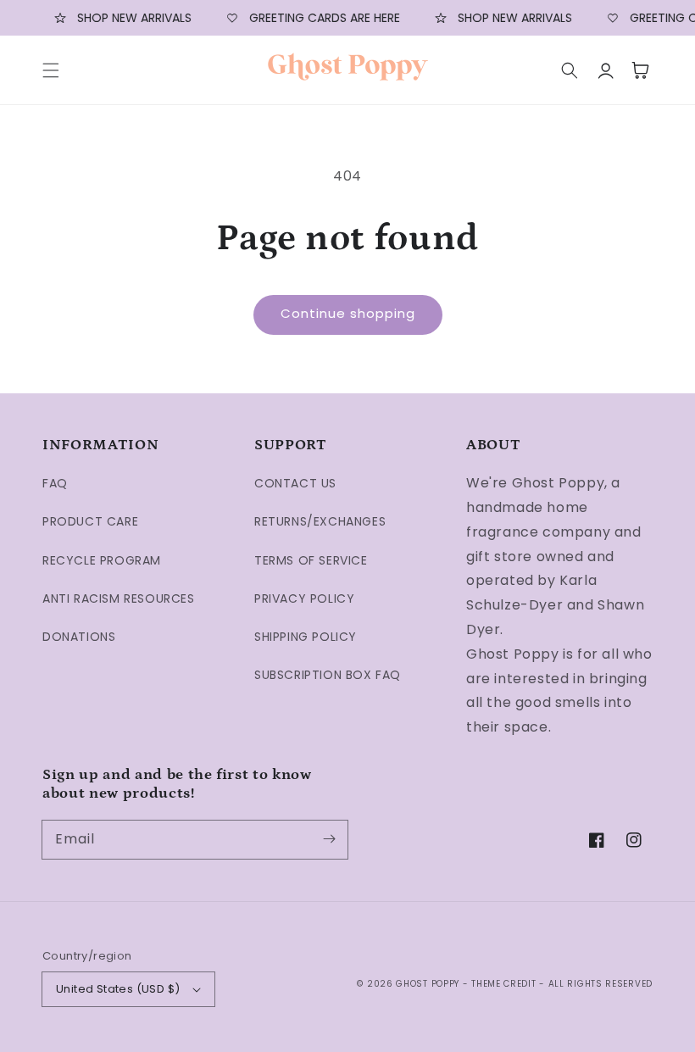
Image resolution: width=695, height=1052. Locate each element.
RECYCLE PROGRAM (101, 560)
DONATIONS (78, 636)
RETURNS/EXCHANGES (320, 521)
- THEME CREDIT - (505, 983)
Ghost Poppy (427, 983)
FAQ (55, 483)
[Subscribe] (329, 839)
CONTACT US (295, 483)
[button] (51, 70)
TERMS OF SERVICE (311, 560)
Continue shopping (348, 313)
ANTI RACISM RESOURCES (118, 598)
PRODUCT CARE (90, 521)
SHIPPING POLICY (305, 636)
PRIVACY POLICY (304, 598)
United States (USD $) (118, 989)
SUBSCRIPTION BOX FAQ (327, 674)
